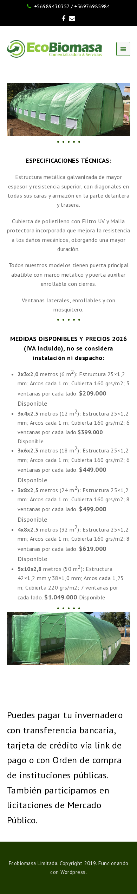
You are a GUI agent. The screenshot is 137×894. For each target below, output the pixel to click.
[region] (68, 109)
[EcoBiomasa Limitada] (54, 49)
